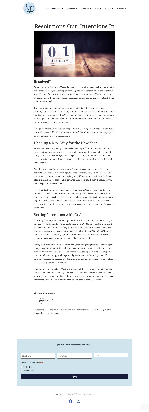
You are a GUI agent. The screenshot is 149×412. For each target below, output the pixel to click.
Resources (71, 9)
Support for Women (53, 9)
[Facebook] (70, 401)
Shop (97, 9)
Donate (108, 9)
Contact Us (121, 9)
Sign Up (74, 377)
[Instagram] (78, 401)
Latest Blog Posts (28, 370)
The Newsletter (28, 367)
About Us (85, 9)
